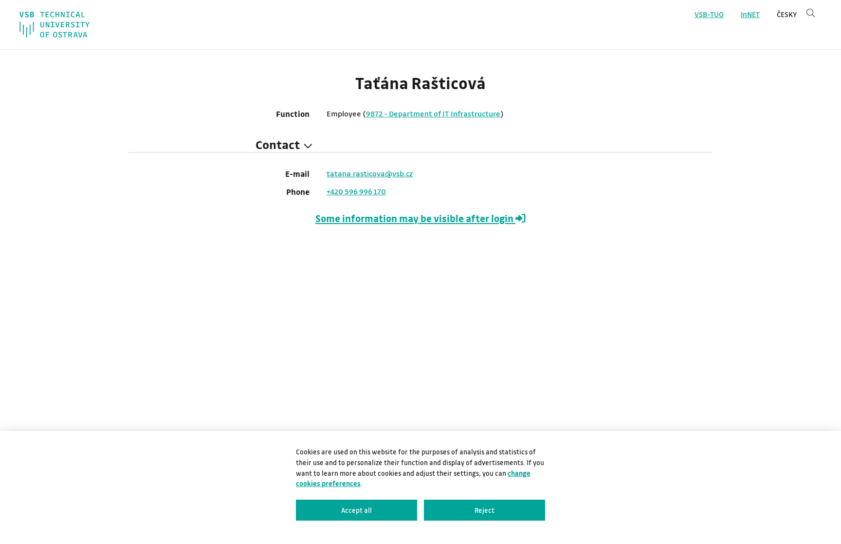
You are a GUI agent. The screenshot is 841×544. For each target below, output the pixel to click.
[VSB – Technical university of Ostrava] (54, 25)
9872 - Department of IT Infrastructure (433, 113)
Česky (787, 14)
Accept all (356, 510)
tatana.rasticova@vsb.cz (370, 173)
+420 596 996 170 (356, 191)
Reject (484, 510)
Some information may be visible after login (415, 218)
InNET (750, 14)
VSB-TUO (709, 14)
